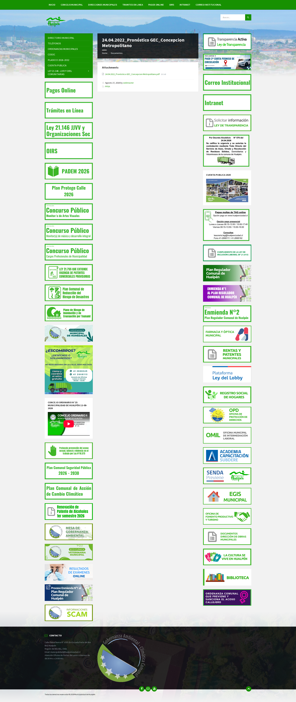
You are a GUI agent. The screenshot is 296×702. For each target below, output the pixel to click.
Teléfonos (54, 43)
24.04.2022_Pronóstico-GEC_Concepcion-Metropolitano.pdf (132, 74)
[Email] (148, 689)
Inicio (52, 4)
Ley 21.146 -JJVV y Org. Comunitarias (60, 72)
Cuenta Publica (57, 65)
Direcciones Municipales (102, 4)
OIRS (171, 4)
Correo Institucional (208, 4)
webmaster (128, 82)
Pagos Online (156, 4)
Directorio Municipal (61, 37)
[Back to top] (248, 689)
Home (104, 53)
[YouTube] (154, 689)
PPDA (107, 86)
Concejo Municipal (72, 4)
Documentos (117, 53)
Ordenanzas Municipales (63, 48)
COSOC (51, 54)
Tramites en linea (132, 4)
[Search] (248, 17)
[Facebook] (141, 689)
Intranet (185, 4)
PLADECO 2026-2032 (58, 60)
